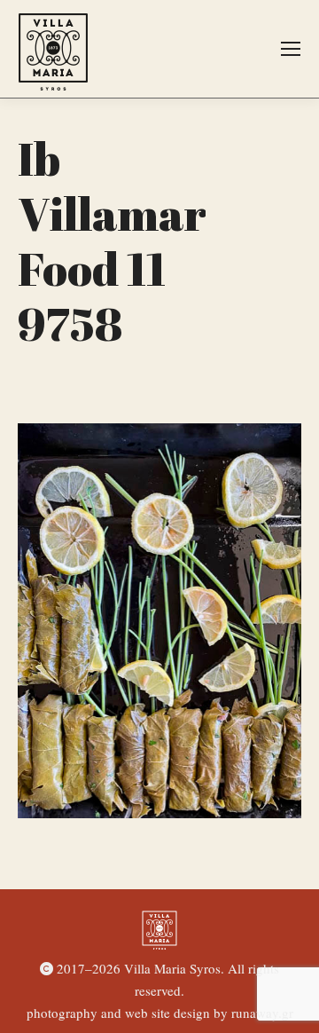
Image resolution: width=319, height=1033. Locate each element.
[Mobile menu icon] (290, 48)
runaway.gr (262, 1012)
